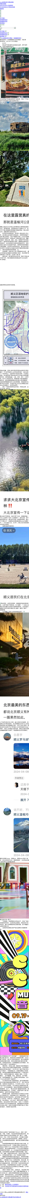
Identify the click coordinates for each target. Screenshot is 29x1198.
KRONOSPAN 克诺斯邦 (6, 5)
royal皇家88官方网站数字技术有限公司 (10, 1197)
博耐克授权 (3, 3)
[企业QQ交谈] (0, 10)
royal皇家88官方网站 (6, 38)
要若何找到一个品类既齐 (12, 1184)
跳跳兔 (2, 8)
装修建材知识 (3, 19)
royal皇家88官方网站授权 (7, 2)
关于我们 (2, 18)
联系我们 (2, 23)
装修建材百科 (3, 21)
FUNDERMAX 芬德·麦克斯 (7, 7)
